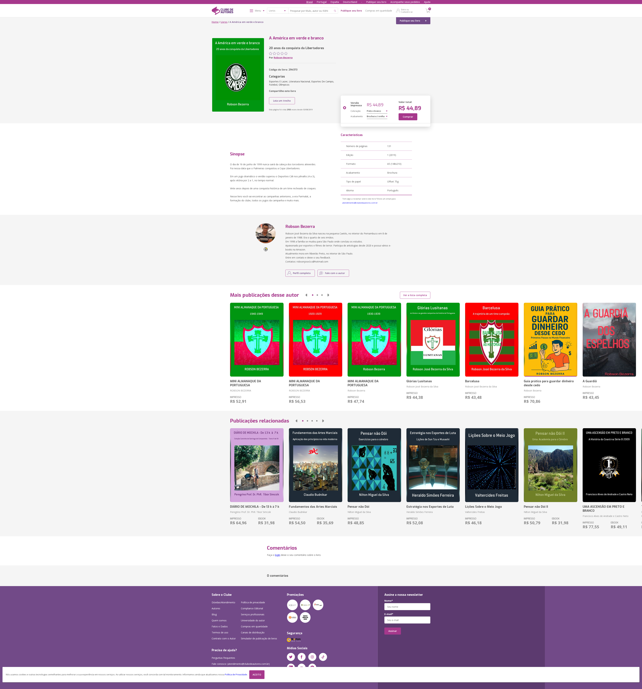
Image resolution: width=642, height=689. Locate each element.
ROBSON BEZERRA (240, 390)
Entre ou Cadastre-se (407, 10)
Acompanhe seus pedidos (405, 2)
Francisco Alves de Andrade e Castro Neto (605, 516)
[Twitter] (291, 657)
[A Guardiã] (609, 340)
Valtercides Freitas (475, 512)
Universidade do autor (253, 620)
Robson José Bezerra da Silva (422, 386)
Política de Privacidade (236, 674)
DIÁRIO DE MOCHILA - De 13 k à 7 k (254, 507)
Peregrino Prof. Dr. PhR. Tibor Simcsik (250, 512)
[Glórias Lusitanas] (433, 340)
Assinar (392, 631)
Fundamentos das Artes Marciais (313, 507)
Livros (224, 22)
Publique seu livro (376, 2)
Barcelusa (472, 381)
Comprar (408, 116)
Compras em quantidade (378, 10)
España (335, 2)
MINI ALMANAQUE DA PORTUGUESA (245, 383)
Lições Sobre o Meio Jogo (483, 507)
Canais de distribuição (252, 632)
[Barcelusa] (491, 340)
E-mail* (388, 614)
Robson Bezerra (283, 57)
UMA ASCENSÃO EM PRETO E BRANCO (603, 509)
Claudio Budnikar (298, 512)
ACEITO (257, 674)
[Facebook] (302, 657)
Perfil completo (302, 273)
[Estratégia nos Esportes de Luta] (433, 465)
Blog (214, 614)
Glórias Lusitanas (419, 381)
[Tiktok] (323, 657)
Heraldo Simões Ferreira (419, 512)
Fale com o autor (335, 273)
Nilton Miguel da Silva (359, 512)
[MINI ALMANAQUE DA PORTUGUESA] (256, 340)
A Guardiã (590, 381)
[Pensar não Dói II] (550, 465)
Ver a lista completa (415, 295)
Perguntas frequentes (223, 657)
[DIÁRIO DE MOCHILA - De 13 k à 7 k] (256, 465)
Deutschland (350, 2)
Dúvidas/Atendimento (223, 602)
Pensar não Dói (358, 507)
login (277, 555)
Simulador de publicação (259, 638)
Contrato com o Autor (224, 638)
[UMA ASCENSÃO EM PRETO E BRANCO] (609, 465)
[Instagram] (312, 657)
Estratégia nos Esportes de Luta (430, 507)
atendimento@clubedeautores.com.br (360, 202)
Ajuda (427, 2)
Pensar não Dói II (536, 507)
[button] (306, 295)
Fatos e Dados (220, 626)
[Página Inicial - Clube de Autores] (222, 11)
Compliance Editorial (252, 608)
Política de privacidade (253, 602)
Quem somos (219, 620)
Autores (216, 608)
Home (215, 22)
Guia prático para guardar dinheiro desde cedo (549, 383)
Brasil (309, 2)
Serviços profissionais (252, 614)
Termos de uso (220, 632)
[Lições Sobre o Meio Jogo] (491, 465)
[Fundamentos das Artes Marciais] (315, 465)
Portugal (322, 2)
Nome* (388, 600)
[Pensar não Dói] (374, 465)
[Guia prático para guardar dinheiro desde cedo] (550, 340)
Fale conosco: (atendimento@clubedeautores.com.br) (241, 663)
